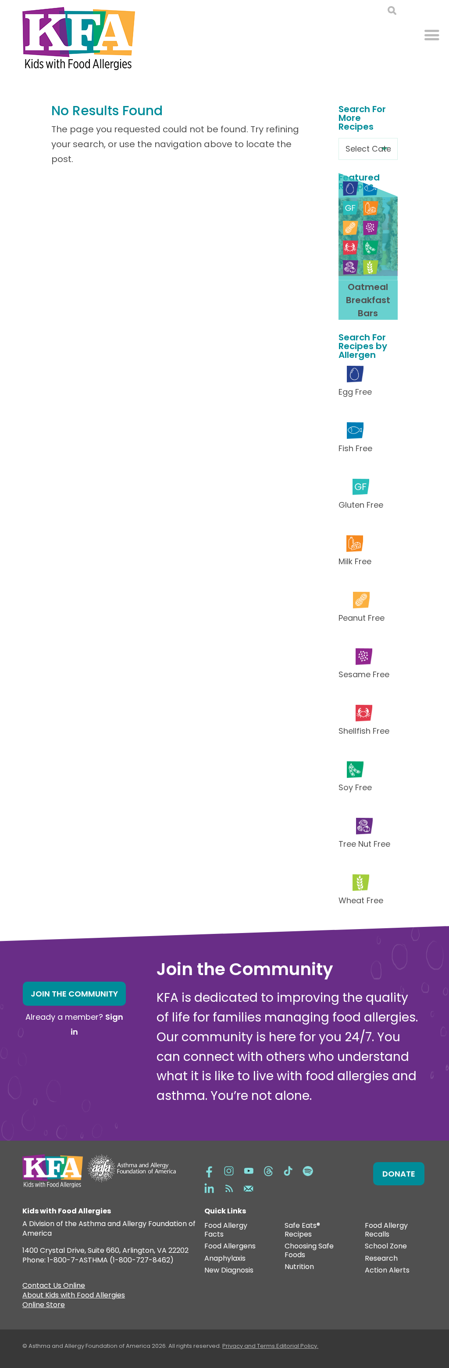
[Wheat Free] (370, 267)
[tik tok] (288, 1170)
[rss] (229, 1188)
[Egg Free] (350, 188)
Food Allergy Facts (225, 1230)
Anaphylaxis (225, 1258)
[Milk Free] (370, 208)
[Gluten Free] (350, 208)
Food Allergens (230, 1246)
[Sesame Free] (370, 228)
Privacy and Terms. (249, 1346)
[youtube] (248, 1170)
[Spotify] (308, 1170)
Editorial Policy (296, 1346)
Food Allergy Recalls (386, 1230)
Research (381, 1258)
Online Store (43, 1306)
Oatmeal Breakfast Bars (368, 300)
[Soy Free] (370, 247)
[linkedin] (209, 1188)
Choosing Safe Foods (309, 1251)
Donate (398, 1173)
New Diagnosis (228, 1270)
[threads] (268, 1170)
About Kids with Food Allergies (73, 1296)
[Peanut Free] (350, 228)
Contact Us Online (53, 1286)
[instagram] (229, 1170)
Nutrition (299, 1267)
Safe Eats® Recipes (302, 1230)
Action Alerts (387, 1270)
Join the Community (74, 993)
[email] (248, 1188)
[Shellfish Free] (350, 247)
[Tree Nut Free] (350, 267)
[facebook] (209, 1170)
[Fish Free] (370, 188)
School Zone (386, 1246)
